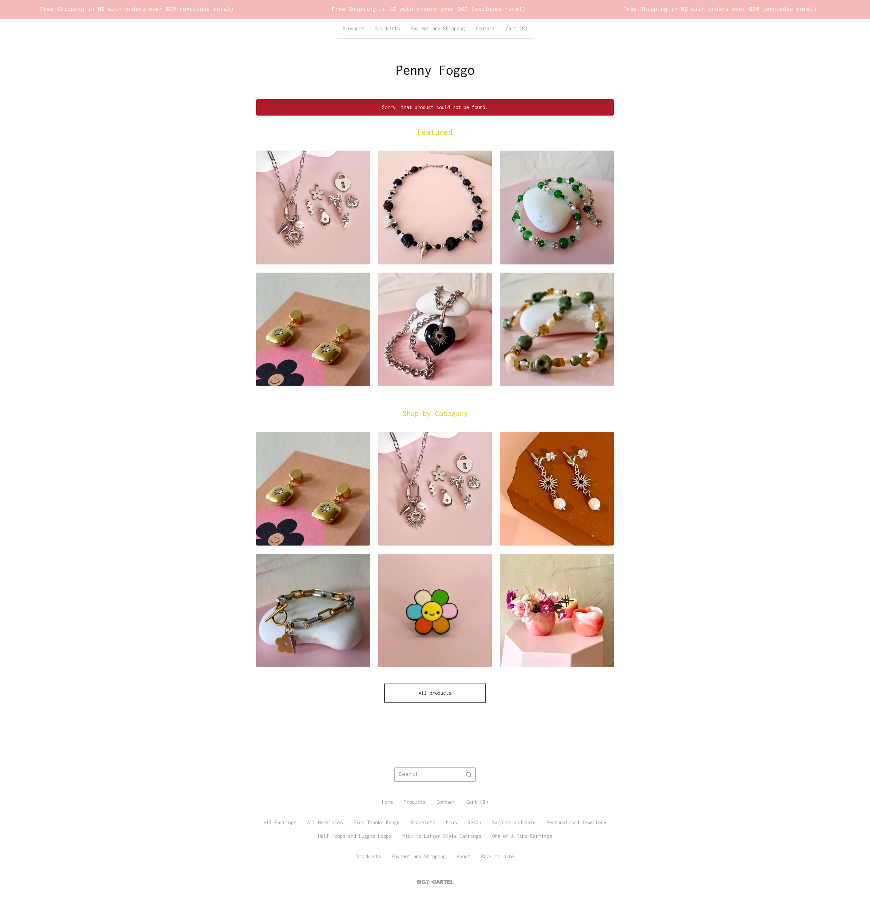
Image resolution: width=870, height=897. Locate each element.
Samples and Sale (514, 822)
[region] (435, 9)
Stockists (387, 28)
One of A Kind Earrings (522, 836)
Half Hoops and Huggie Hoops (355, 836)
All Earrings (280, 822)
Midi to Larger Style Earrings (441, 836)
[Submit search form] (469, 775)
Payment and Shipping (438, 28)
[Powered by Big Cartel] (435, 882)
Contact (485, 28)
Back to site (497, 856)
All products (435, 693)
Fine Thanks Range (376, 822)
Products (353, 28)
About (463, 856)
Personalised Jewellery (576, 822)
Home (387, 802)
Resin (474, 822)
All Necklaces (325, 822)
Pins (451, 822)
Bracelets (423, 822)
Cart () (516, 28)
